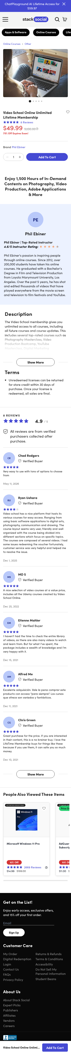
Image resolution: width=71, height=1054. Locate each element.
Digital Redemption (17, 959)
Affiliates (9, 1015)
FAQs (7, 974)
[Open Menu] (6, 19)
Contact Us (11, 969)
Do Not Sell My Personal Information (51, 971)
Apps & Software (15, 32)
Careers (9, 1026)
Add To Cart (47, 157)
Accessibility (44, 964)
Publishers (10, 1010)
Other (28, 44)
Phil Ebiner (18, 147)
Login (7, 964)
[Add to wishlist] (67, 111)
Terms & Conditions (49, 959)
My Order (10, 954)
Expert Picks (12, 1005)
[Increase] (20, 157)
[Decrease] (7, 157)
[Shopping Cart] (65, 19)
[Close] (64, 4)
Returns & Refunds (49, 954)
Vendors (9, 1020)
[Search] (57, 19)
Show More (35, 362)
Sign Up (14, 932)
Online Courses (46, 32)
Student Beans (46, 979)
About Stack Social (16, 1000)
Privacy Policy (13, 979)
